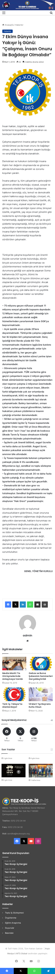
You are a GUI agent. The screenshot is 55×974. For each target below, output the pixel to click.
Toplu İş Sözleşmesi (14, 912)
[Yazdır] (45, 604)
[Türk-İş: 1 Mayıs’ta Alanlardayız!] (14, 694)
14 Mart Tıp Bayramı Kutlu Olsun (40, 705)
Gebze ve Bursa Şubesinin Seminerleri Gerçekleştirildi (41, 676)
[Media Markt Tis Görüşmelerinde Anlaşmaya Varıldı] (14, 663)
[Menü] (3, 13)
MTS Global (21, 953)
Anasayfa (8, 25)
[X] (15, 604)
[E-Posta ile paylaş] (37, 604)
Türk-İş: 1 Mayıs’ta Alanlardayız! (12, 705)
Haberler (19, 25)
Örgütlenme (10, 918)
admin (27, 635)
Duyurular (9, 928)
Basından (9, 933)
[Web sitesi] (27, 641)
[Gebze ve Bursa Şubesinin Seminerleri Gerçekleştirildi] (41, 663)
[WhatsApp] (30, 604)
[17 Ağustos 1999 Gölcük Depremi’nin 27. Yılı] (14, 770)
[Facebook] (8, 604)
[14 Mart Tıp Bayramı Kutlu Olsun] (41, 694)
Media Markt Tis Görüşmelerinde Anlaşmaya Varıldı (12, 676)
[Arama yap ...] (51, 13)
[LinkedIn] (23, 604)
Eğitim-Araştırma (13, 923)
